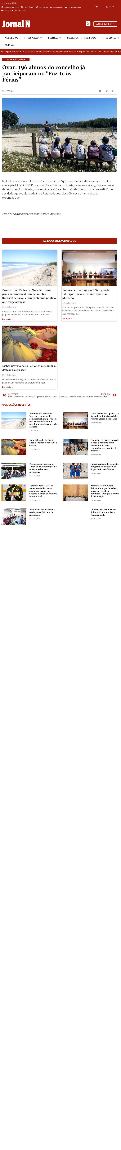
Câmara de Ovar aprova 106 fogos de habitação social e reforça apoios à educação (85, 294)
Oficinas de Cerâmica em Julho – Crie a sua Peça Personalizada (103, 512)
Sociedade (90, 38)
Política (53, 38)
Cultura (111, 38)
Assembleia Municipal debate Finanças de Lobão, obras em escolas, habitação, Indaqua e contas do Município (105, 491)
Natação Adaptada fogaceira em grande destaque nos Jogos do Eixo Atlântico (105, 467)
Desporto (33, 38)
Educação (12, 59)
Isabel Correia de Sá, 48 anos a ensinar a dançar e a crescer (43, 443)
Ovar (22, 59)
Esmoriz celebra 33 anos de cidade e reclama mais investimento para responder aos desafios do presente (105, 445)
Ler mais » (7, 319)
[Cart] (96, 7)
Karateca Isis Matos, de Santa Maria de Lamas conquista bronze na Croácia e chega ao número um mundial (43, 491)
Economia (72, 38)
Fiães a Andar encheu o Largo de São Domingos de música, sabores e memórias (43, 468)
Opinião (9, 45)
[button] (88, 23)
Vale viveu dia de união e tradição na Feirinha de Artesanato (42, 512)
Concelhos (11, 38)
